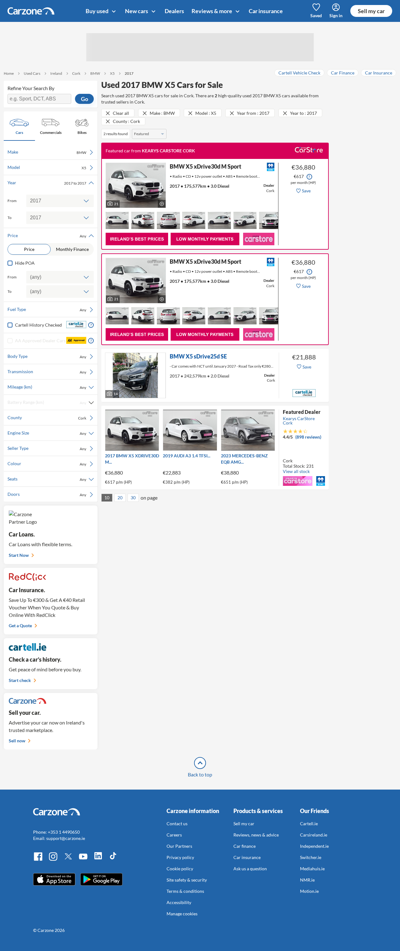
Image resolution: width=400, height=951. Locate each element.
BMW (95, 73)
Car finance (244, 846)
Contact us (177, 823)
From (12, 200)
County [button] (47, 417)
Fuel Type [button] (47, 309)
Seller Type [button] (47, 448)
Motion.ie (309, 891)
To (10, 217)
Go (84, 98)
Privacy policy (180, 857)
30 (133, 497)
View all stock (296, 471)
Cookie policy (180, 868)
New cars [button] (137, 11)
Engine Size (47, 433)
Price (29, 249)
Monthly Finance (72, 249)
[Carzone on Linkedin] (98, 859)
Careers (174, 834)
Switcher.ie (310, 857)
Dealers (174, 11)
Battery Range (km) (47, 402)
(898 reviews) (308, 437)
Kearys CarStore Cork (299, 420)
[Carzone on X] (68, 859)
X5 (112, 73)
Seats (47, 479)
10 (106, 497)
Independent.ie (314, 846)
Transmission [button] (47, 371)
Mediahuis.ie (312, 868)
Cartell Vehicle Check (299, 72)
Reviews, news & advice (256, 834)
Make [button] (47, 152)
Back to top (200, 774)
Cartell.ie (309, 823)
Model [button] (47, 167)
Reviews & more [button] (212, 11)
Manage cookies (182, 913)
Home (9, 73)
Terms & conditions (185, 891)
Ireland (56, 73)
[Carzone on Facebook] (38, 859)
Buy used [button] (97, 11)
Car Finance (342, 72)
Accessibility (179, 902)
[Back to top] (200, 763)
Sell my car (371, 11)
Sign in (335, 15)
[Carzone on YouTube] (83, 859)
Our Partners (179, 846)
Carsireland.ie (313, 834)
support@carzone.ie (65, 838)
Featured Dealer (302, 412)
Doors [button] (47, 494)
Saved (316, 15)
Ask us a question (250, 868)
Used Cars (32, 73)
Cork (76, 73)
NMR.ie (307, 879)
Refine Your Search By (31, 88)
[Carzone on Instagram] (53, 859)
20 (120, 497)
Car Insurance (378, 72)
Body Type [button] (47, 356)
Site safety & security (187, 879)
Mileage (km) (47, 387)
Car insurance (266, 11)
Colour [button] (47, 463)
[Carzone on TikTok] (113, 859)
